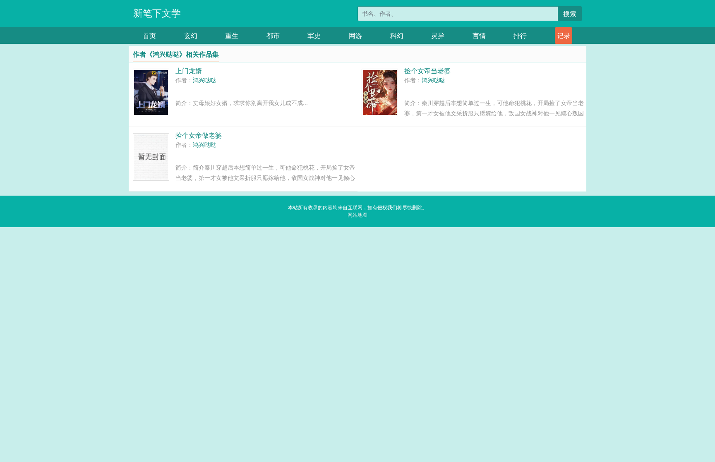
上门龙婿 (188, 71)
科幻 (396, 35)
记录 (563, 35)
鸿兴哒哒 (204, 80)
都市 (273, 35)
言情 (479, 35)
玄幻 (190, 35)
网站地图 (357, 215)
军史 (314, 35)
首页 (149, 35)
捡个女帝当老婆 (427, 71)
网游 (355, 35)
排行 (520, 35)
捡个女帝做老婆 (198, 135)
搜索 (569, 14)
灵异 (437, 35)
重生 (231, 35)
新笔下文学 (157, 13)
